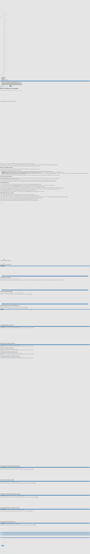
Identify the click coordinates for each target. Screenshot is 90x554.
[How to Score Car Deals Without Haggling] (7, 289)
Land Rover (5, 48)
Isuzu (5, 42)
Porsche (5, 61)
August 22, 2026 (2, 345)
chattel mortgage (3, 202)
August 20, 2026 (2, 357)
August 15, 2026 (2, 523)
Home (2, 8)
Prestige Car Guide (5, 15)
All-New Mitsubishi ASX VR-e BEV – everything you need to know (10, 507)
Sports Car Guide (4, 540)
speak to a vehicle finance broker (35, 195)
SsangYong (5, 68)
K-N (3, 45)
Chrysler (5, 26)
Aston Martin (5, 19)
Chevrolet (5, 25)
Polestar (5, 60)
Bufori (5, 22)
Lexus (5, 49)
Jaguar (5, 44)
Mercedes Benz (6, 54)
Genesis (5, 34)
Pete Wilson (6, 292)
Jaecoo (5, 43)
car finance (3, 201)
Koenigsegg (5, 47)
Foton (5, 32)
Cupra (5, 27)
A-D (3, 17)
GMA (5, 35)
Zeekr (5, 73)
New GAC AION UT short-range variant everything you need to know (10, 493)
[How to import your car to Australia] (7, 275)
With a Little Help (2, 536)
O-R (3, 58)
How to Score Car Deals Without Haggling (6, 291)
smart (5, 67)
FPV (5, 33)
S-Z (3, 65)
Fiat (4, 31)
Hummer (5, 39)
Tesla (5, 70)
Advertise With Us (1, 533)
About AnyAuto (3, 77)
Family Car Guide (5, 13)
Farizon (5, 30)
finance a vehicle (9, 170)
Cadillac (5, 24)
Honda (5, 38)
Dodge (5, 28)
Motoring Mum (3, 74)
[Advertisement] (13, 6)
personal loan (3, 203)
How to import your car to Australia (5, 277)
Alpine (5, 18)
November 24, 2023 (2, 292)
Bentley (5, 20)
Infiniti (5, 41)
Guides (2, 10)
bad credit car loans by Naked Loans (51, 173)
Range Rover (5, 63)
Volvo (5, 72)
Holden (5, 37)
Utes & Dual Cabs (5, 11)
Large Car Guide (5, 14)
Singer (5, 66)
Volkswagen (5, 71)
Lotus (5, 50)
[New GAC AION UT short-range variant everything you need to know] (7, 492)
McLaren (5, 53)
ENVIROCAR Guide (5, 12)
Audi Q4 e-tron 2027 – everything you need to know (7, 343)
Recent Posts (1, 309)
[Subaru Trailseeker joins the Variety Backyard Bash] (7, 520)
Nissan (5, 57)
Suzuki (5, 69)
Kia (4, 46)
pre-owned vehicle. (29, 181)
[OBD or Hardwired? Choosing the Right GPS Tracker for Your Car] (14, 464)
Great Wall (5, 36)
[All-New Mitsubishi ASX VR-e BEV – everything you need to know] (7, 506)
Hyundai (5, 40)
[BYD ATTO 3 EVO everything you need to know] (7, 478)
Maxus (5, 52)
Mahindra (5, 51)
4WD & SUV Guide (4, 539)
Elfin (5, 29)
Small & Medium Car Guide (5, 541)
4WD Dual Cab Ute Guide (5, 543)
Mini (5, 55)
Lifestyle (3, 75)
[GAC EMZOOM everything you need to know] (14, 323)
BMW (5, 21)
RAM (5, 62)
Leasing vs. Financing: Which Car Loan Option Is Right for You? (9, 305)
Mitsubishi (5, 56)
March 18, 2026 (2, 306)
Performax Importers (6, 59)
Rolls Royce (5, 64)
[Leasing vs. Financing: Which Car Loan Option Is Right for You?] (7, 303)
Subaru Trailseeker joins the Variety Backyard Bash (7, 521)
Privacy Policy (3, 78)
